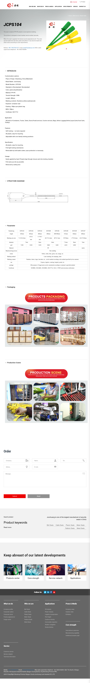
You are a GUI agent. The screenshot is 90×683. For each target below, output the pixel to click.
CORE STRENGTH (67, 6)
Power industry (49, 612)
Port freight (48, 617)
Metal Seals (81, 528)
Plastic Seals (83, 15)
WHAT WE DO (40, 6)
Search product (8, 517)
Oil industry (48, 609)
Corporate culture (8, 612)
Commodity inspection (51, 622)
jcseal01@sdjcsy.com (29, 47)
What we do (76, 15)
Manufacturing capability (72, 633)
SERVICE (75, 6)
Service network (8, 654)
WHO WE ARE (32, 6)
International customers (72, 630)
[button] (66, 48)
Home (70, 15)
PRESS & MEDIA (49, 6)
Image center (7, 619)
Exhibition (68, 614)
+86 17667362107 (13, 47)
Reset (38, 496)
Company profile (8, 609)
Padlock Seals (70, 528)
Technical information (10, 656)
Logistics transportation (51, 614)
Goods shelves (49, 627)
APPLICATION (58, 6)
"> (82, 1)
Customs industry (50, 619)
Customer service (8, 651)
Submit (14, 496)
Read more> (8, 527)
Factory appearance (9, 617)
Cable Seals (60, 525)
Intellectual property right (72, 635)
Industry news (69, 612)
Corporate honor (8, 614)
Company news (70, 609)
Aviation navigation (50, 624)
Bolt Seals (50, 525)
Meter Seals (81, 525)
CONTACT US (82, 6)
